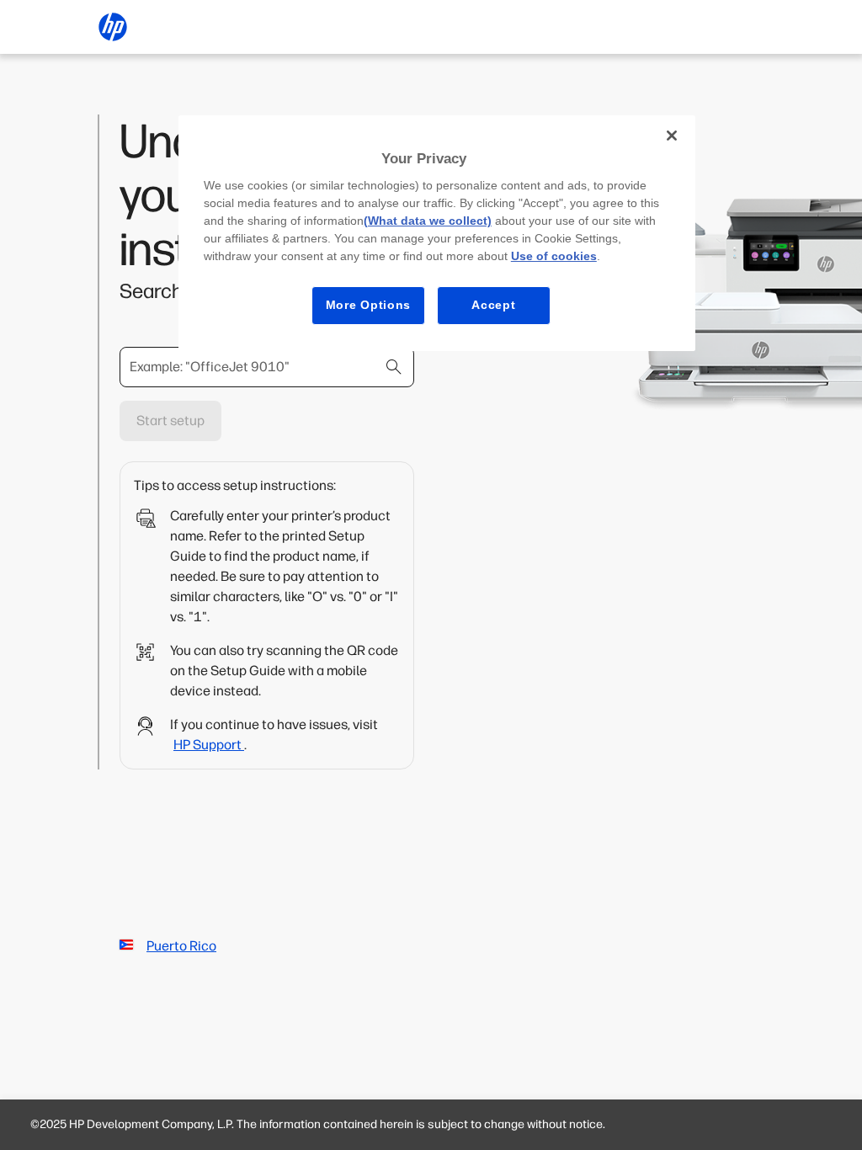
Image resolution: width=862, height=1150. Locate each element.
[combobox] (267, 367)
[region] (436, 233)
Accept (493, 304)
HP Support (208, 745)
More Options (368, 304)
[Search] (393, 367)
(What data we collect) (428, 220)
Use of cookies (554, 256)
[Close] (671, 135)
